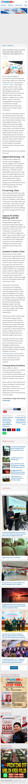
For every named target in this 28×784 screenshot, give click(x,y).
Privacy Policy (22, 781)
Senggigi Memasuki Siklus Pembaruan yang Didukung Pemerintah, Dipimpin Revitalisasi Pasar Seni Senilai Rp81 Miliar (14, 606)
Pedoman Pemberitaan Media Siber (9, 781)
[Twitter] (19, 409)
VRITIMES (7, 400)
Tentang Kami (17, 780)
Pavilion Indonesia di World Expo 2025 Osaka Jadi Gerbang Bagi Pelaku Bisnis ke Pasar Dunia (7, 421)
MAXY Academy (9, 85)
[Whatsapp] (4, 433)
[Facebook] (15, 409)
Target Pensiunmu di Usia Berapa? (11, 557)
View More (14, 667)
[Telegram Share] (18, 430)
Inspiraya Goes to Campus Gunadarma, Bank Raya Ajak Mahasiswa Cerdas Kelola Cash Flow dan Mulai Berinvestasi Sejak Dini (14, 635)
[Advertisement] (14, 28)
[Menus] (26, 1)
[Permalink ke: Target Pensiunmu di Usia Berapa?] (6, 459)
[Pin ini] (14, 430)
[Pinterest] (5, 412)
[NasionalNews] (8, 2)
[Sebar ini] (4, 430)
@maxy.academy (9, 353)
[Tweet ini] (9, 430)
